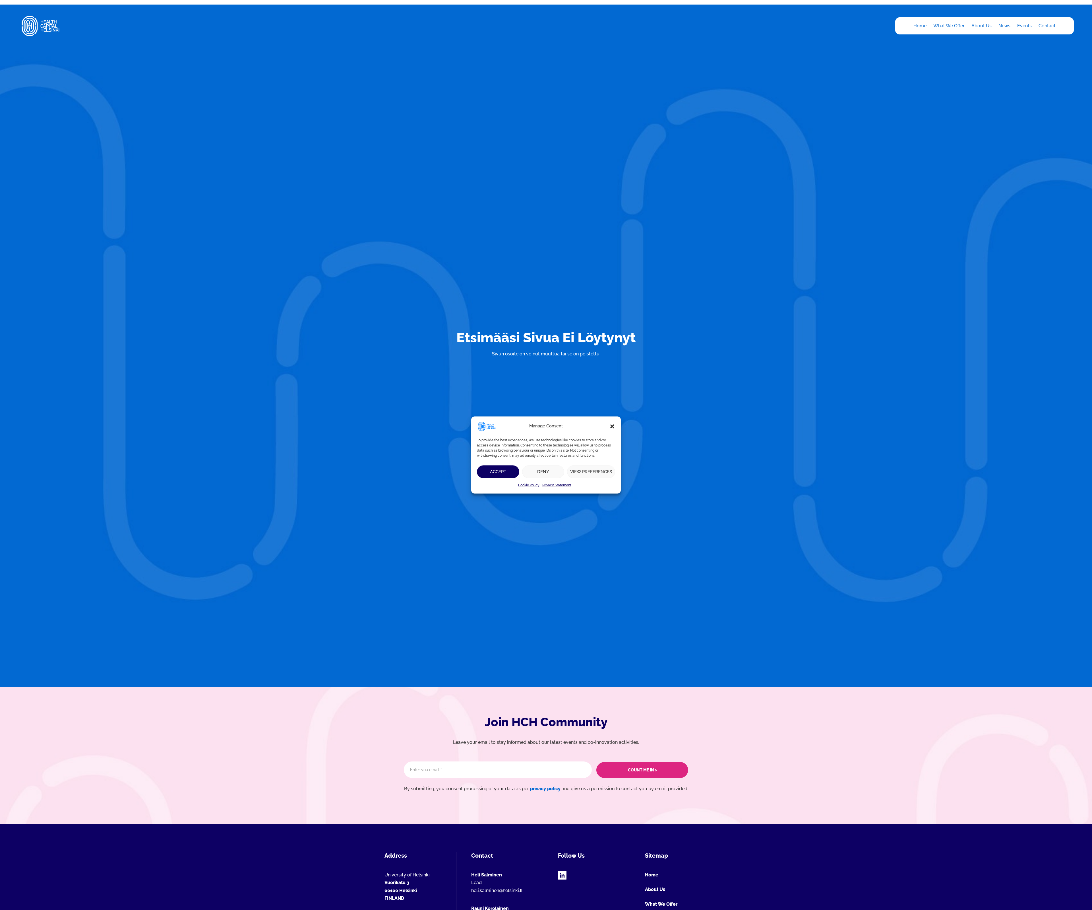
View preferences (591, 471)
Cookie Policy (528, 485)
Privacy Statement (556, 485)
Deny (543, 471)
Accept (498, 471)
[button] (612, 426)
